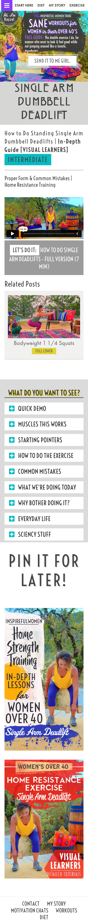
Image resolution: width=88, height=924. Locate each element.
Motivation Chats (29, 911)
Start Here (24, 5)
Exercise (77, 5)
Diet (40, 5)
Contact (30, 904)
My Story (57, 5)
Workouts (66, 911)
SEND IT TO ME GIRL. (52, 60)
